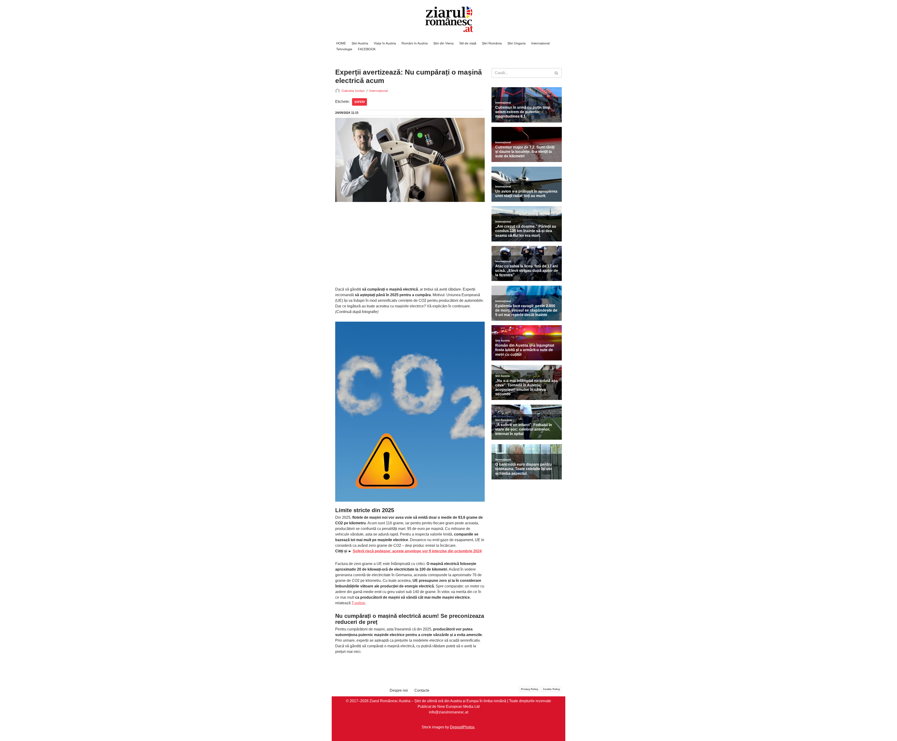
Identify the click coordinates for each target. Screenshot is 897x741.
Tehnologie (344, 49)
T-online (358, 603)
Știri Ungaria (516, 43)
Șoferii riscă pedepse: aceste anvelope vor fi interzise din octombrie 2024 (417, 551)
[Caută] (556, 73)
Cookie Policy (551, 689)
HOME (341, 43)
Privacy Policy (529, 689)
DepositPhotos (462, 727)
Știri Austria (360, 43)
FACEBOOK (367, 49)
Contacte (421, 690)
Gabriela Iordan (353, 91)
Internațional (540, 43)
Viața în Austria (385, 43)
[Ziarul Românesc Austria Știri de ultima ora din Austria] (448, 19)
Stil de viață (467, 43)
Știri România (492, 43)
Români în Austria (415, 43)
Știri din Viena (443, 43)
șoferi (359, 102)
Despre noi (399, 690)
